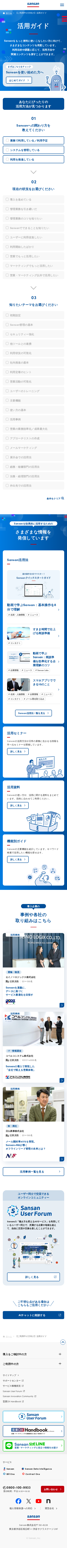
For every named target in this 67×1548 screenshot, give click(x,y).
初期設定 (15, 315)
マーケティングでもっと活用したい (31, 265)
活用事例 (15, 419)
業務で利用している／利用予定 (29, 140)
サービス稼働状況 (12, 1385)
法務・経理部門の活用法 (25, 476)
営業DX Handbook (12, 1401)
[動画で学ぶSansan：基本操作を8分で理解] (33, 593)
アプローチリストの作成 (25, 438)
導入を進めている (20, 199)
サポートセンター (12, 1380)
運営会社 (49, 1508)
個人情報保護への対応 (20, 1508)
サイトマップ (9, 1375)
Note (48, 1501)
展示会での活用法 (20, 457)
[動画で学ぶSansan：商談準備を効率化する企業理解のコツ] (33, 661)
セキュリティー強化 (22, 334)
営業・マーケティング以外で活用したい (34, 275)
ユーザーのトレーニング (25, 391)
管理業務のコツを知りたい (26, 218)
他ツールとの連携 (20, 343)
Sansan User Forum (12, 1391)
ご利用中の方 (11, 1364)
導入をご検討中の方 (15, 1354)
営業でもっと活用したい (25, 256)
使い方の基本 (18, 410)
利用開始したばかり (22, 246)
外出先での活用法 (20, 485)
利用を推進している (22, 159)
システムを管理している (25, 150)
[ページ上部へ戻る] (63, 1342)
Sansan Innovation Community (18, 1396)
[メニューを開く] (62, 5)
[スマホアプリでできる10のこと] (33, 689)
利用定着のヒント (20, 372)
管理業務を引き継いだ (23, 209)
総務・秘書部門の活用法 (25, 466)
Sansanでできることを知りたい (29, 228)
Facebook (18, 1501)
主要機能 (15, 400)
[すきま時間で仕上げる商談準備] (33, 636)
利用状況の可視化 (20, 353)
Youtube (39, 1501)
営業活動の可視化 (20, 381)
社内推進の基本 (19, 362)
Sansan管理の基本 (21, 324)
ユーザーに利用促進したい (26, 237)
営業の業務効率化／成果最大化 (29, 429)
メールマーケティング (23, 447)
